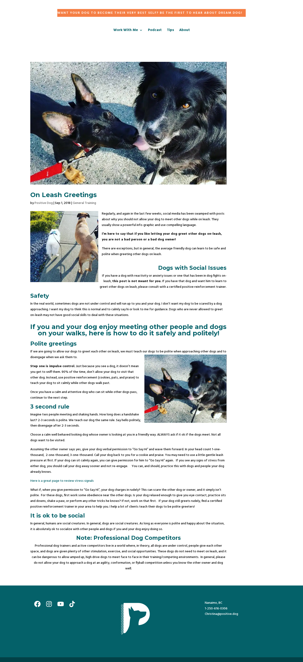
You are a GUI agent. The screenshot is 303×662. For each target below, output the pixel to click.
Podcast (155, 30)
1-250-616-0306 (216, 608)
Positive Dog (44, 203)
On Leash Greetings (63, 195)
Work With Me (125, 30)
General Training (84, 203)
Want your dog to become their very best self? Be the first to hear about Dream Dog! (149, 13)
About (184, 30)
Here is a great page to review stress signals (62, 481)
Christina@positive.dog (221, 614)
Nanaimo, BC (213, 603)
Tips (170, 30)
